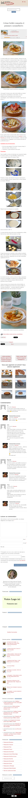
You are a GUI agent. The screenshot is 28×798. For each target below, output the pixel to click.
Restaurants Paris (7, 746)
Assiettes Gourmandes (12, 632)
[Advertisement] (14, 18)
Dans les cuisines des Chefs (10, 770)
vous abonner (22, 560)
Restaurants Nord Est (8, 758)
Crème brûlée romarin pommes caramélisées (12, 334)
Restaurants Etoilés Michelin (10, 768)
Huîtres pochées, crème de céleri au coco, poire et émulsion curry (12, 708)
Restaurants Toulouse (8, 744)
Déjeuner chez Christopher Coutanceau (14, 687)
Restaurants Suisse (8, 763)
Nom (24, 539)
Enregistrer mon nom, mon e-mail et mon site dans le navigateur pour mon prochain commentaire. (13, 552)
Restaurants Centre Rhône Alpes (11, 754)
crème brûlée (6, 35)
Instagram (11, 342)
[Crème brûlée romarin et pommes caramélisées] (13, 57)
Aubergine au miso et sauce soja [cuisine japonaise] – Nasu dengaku (12, 725)
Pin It (12, 344)
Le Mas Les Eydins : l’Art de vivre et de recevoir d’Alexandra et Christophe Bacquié (14, 655)
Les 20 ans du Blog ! (10, 665)
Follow (4, 337)
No (15, 795)
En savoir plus (18, 794)
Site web (2, 546)
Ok (12, 795)
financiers (3, 137)
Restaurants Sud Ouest (9, 751)
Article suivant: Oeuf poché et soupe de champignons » (21, 358)
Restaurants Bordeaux (8, 742)
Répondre (14, 407)
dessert (10, 35)
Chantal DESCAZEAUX (15, 31)
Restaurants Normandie (9, 761)
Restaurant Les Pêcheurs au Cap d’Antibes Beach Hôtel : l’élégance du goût (14, 682)
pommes (13, 35)
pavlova (20, 136)
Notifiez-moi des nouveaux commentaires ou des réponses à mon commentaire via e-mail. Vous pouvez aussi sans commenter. (13, 559)
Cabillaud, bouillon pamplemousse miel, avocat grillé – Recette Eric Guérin (13, 702)
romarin (16, 35)
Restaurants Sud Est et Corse (10, 756)
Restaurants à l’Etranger (9, 765)
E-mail (25, 543)
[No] (26, 790)
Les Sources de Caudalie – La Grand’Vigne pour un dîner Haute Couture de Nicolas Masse (13, 643)
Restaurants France (8, 749)
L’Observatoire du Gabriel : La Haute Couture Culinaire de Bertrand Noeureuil (12, 734)
